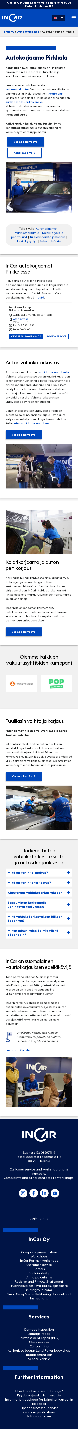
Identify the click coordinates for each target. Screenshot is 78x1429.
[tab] (39, 873)
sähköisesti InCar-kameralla (24, 102)
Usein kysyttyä (27, 241)
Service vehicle (39, 1359)
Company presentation (39, 1252)
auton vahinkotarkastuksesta (32, 423)
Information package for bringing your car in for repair (39, 1401)
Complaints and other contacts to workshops (39, 1178)
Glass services (39, 1342)
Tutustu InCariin (50, 241)
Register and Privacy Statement (39, 1281)
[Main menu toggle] (73, 17)
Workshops (39, 1256)
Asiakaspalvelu (24, 153)
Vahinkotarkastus (27, 233)
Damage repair (39, 1334)
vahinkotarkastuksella (54, 372)
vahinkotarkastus (17, 89)
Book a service (56, 336)
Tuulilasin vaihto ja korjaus (47, 237)
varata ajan (55, 93)
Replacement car (39, 1355)
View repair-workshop (26, 336)
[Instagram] (23, 1193)
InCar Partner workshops (39, 1260)
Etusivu (9, 31)
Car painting (39, 1346)
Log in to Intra (39, 1218)
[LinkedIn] (44, 1193)
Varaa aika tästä (26, 142)
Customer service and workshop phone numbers (39, 1171)
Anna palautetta (39, 1277)
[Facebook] (33, 1193)
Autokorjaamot (28, 31)
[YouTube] (55, 1193)
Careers (39, 1269)
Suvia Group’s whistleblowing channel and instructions (39, 1296)
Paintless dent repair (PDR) (39, 1338)
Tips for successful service (39, 1408)
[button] (58, 18)
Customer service (39, 1265)
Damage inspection (39, 1329)
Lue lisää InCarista (18, 1050)
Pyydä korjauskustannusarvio (39, 1395)
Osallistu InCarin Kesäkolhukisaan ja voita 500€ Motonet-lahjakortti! (39, 4)
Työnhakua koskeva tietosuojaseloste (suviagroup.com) (39, 1288)
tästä (40, 297)
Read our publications (39, 1412)
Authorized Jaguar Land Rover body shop (39, 1350)
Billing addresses (39, 1416)
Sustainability (39, 1273)
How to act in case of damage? (39, 1391)
